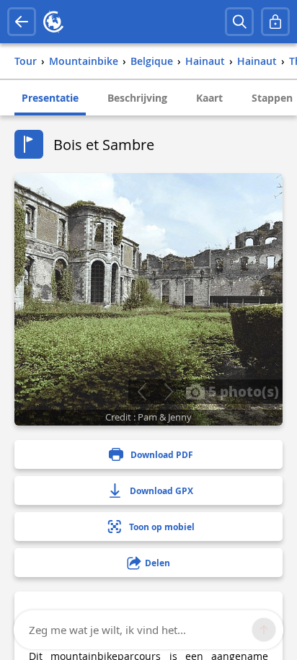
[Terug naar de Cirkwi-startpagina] (53, 21)
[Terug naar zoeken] (21, 21)
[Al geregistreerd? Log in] (275, 21)
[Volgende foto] (168, 391)
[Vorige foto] (141, 391)
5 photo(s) (242, 391)
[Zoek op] (239, 21)
